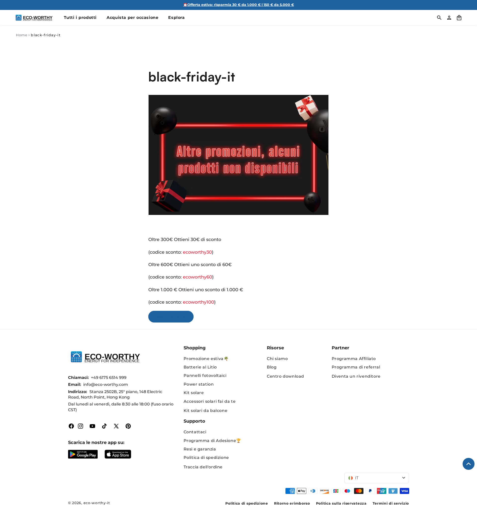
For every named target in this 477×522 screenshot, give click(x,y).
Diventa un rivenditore (356, 376)
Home (21, 35)
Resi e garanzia (200, 449)
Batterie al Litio (200, 367)
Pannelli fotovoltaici (205, 375)
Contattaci (195, 432)
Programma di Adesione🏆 (212, 440)
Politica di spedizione (206, 457)
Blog (272, 367)
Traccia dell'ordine (203, 467)
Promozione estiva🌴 (206, 358)
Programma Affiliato (354, 358)
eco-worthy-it (96, 503)
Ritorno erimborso (292, 503)
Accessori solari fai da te (210, 401)
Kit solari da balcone (206, 410)
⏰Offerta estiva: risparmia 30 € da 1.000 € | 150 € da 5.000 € (238, 4)
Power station (199, 384)
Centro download (285, 376)
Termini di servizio (391, 503)
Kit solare (194, 392)
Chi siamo (277, 358)
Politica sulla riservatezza (341, 503)
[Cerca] (439, 18)
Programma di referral (356, 367)
